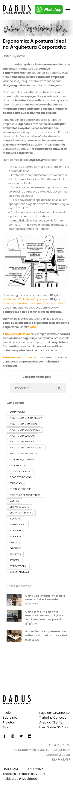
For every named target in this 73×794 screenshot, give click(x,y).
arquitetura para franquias (26, 447)
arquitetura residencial (24, 453)
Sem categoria (18, 566)
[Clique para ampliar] (36, 288)
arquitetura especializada (25, 441)
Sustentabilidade (19, 572)
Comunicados (18, 465)
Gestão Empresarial (21, 512)
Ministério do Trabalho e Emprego (24, 299)
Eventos (14, 501)
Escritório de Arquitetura (25, 495)
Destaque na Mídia (20, 471)
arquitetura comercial (23, 424)
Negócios (15, 536)
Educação (16, 483)
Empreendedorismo (20, 489)
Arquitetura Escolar (22, 436)
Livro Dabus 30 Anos (54, 727)
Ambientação (17, 412)
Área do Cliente (50, 722)
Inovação (15, 518)
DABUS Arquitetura (17, 334)
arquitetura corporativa (25, 429)
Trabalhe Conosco (52, 717)
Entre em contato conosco (20, 357)
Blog (6, 727)
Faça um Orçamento (54, 713)
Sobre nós (10, 717)
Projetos (15, 554)
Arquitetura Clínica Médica (26, 418)
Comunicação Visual (22, 459)
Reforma (14, 560)
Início (7, 713)
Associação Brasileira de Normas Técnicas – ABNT (34, 303)
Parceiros (15, 548)
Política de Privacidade (20, 779)
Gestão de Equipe (19, 507)
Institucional (18, 524)
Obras (13, 542)
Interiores (15, 530)
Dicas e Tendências (20, 477)
